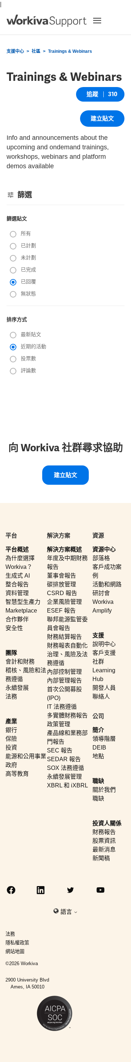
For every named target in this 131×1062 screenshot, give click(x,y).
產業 (11, 721)
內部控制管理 (64, 672)
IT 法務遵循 (62, 707)
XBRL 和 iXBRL (67, 785)
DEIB (99, 747)
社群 (98, 661)
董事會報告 (61, 576)
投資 (11, 747)
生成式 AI (17, 576)
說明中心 (104, 644)
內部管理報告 (64, 680)
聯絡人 (101, 696)
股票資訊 (104, 841)
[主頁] (47, 21)
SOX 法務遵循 (65, 768)
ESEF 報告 (61, 610)
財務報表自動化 (67, 645)
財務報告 (104, 832)
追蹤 (92, 94)
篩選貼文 (17, 218)
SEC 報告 (59, 750)
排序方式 (17, 319)
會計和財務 (20, 661)
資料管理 (17, 593)
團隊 (11, 653)
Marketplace (21, 610)
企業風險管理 (64, 602)
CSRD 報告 (62, 593)
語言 (67, 912)
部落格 (101, 558)
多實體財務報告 (67, 715)
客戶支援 (104, 653)
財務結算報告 (64, 637)
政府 (11, 765)
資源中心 (104, 549)
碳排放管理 (61, 584)
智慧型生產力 (22, 602)
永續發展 (17, 688)
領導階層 (104, 739)
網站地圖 (14, 951)
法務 (11, 696)
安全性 (14, 628)
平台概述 (17, 549)
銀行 (11, 730)
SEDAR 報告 (64, 759)
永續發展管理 (64, 777)
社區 (36, 51)
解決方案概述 (64, 549)
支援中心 (15, 51)
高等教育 (17, 774)
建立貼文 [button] (102, 118)
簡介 (98, 730)
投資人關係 (107, 823)
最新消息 (104, 849)
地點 (98, 756)
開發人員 (104, 688)
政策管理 (58, 724)
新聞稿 (101, 858)
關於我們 (104, 790)
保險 (11, 739)
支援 (98, 635)
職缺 (98, 781)
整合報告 (17, 584)
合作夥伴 (17, 619)
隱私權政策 (17, 942)
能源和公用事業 (25, 756)
